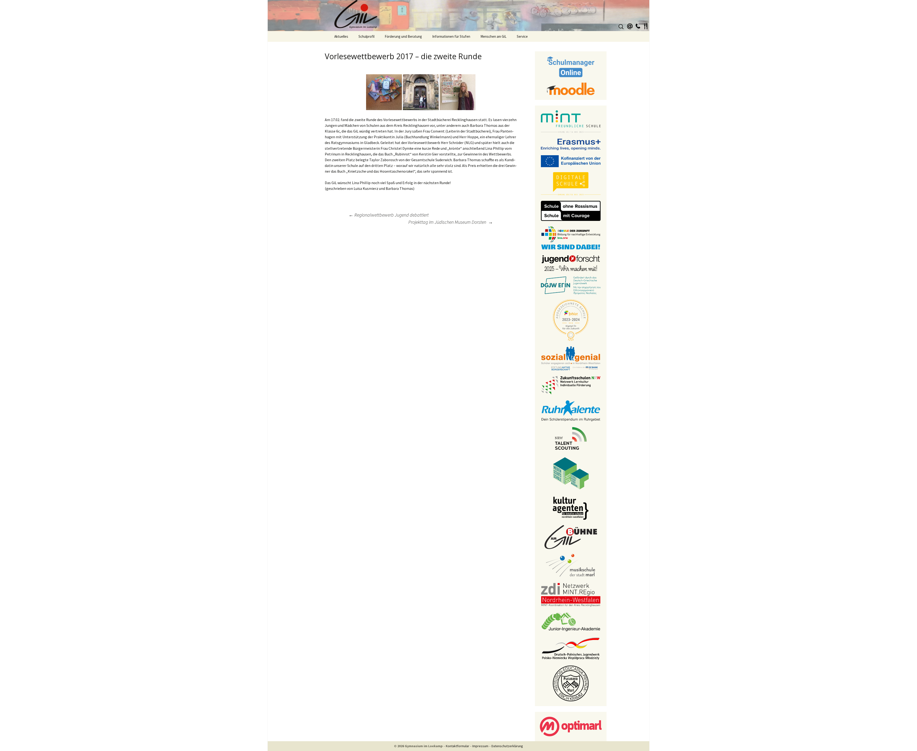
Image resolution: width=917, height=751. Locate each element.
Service (522, 36)
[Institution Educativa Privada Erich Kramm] (571, 683)
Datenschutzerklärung (507, 746)
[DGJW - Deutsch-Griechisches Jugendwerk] (571, 285)
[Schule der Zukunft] (571, 237)
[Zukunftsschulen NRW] (571, 385)
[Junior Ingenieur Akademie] (571, 621)
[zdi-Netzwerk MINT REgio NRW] (570, 594)
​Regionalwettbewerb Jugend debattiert (389, 215)
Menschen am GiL (493, 36)
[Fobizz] (571, 320)
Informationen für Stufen (451, 36)
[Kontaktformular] (630, 25)
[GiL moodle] (571, 88)
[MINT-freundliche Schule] (571, 121)
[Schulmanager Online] (571, 66)
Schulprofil (366, 36)
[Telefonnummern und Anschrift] (637, 25)
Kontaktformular (457, 746)
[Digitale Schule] (571, 183)
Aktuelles (341, 36)
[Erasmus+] (571, 144)
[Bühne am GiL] (570, 536)
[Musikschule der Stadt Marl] (571, 565)
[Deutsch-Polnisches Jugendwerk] (571, 648)
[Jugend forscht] (571, 263)
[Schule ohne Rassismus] (571, 210)
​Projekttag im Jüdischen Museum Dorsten (450, 222)
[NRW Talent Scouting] (570, 438)
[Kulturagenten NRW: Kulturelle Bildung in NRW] (570, 508)
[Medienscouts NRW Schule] (571, 473)
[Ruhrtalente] (571, 410)
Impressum (480, 746)
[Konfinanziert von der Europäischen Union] (571, 161)
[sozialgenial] (571, 358)
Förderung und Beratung (403, 36)
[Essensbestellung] (645, 25)
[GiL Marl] (458, 15)
